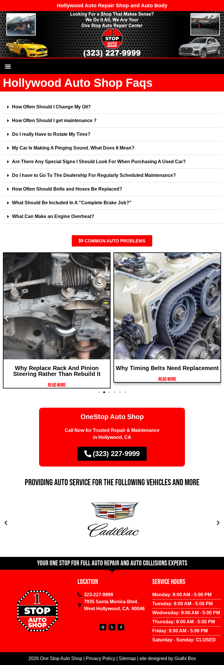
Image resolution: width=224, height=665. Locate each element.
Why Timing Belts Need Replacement (167, 368)
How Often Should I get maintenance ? (54, 120)
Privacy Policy (100, 658)
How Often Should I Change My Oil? (51, 106)
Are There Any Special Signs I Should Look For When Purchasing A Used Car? (99, 161)
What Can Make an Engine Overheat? (53, 216)
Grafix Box (185, 658)
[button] (8, 66)
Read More (57, 385)
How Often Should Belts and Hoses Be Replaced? (67, 189)
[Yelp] (112, 627)
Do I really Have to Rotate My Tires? (51, 134)
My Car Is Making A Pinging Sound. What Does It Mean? (73, 147)
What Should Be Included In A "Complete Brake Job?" (72, 202)
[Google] (103, 627)
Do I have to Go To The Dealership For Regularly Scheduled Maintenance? (94, 175)
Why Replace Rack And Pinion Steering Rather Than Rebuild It (57, 371)
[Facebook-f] (121, 627)
